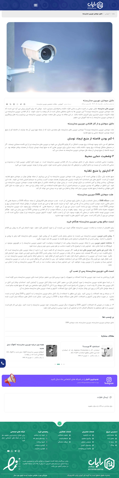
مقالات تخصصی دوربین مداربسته (47, 104)
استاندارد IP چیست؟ (91, 346)
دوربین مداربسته (85, 323)
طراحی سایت (32, 475)
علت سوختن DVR (72, 323)
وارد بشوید (92, 406)
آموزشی (107, 14)
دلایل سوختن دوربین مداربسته (103, 323)
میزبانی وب (43, 475)
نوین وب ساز (18, 475)
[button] (24, 104)
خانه (113, 14)
